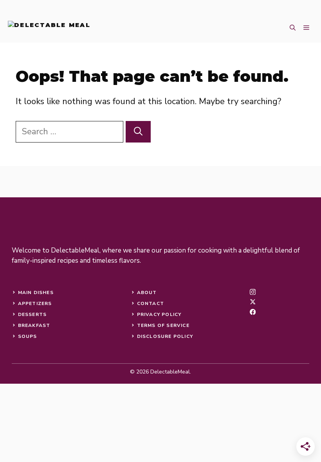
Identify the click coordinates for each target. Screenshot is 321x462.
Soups (27, 336)
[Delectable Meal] (49, 28)
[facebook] (253, 312)
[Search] (138, 132)
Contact (150, 303)
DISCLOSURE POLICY (165, 336)
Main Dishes (36, 292)
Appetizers (35, 303)
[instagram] (253, 292)
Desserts (32, 314)
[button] (292, 28)
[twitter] (253, 302)
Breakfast (34, 325)
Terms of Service (163, 325)
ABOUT (147, 292)
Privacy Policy (159, 314)
